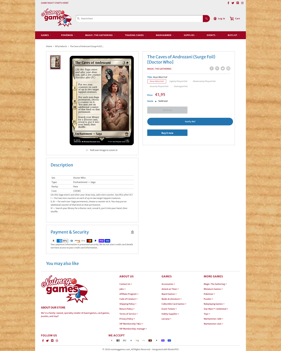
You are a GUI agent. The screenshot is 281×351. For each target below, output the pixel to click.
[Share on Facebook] (212, 68)
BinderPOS (173, 349)
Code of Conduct (127, 299)
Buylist (233, 35)
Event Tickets (168, 309)
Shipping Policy (126, 304)
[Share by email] (228, 68)
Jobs (121, 289)
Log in (221, 18)
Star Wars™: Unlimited (215, 309)
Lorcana (165, 319)
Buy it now (167, 132)
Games (45, 35)
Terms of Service (127, 314)
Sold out (167, 110)
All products (61, 46)
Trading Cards (135, 35)
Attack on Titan (169, 289)
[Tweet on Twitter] (223, 68)
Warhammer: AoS (212, 324)
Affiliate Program (128, 294)
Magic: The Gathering (99, 35)
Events (212, 35)
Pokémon (67, 35)
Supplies (190, 35)
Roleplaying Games (213, 304)
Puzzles (207, 299)
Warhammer (164, 35)
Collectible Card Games (173, 304)
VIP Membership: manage (132, 328)
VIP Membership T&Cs (130, 324)
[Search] (206, 18)
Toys (206, 314)
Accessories (167, 284)
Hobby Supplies (169, 314)
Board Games (168, 294)
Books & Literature (171, 299)
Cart (237, 18)
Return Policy (126, 309)
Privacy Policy (126, 319)
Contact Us (124, 284)
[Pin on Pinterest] (217, 68)
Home (49, 46)
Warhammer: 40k (212, 319)
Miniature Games (212, 289)
